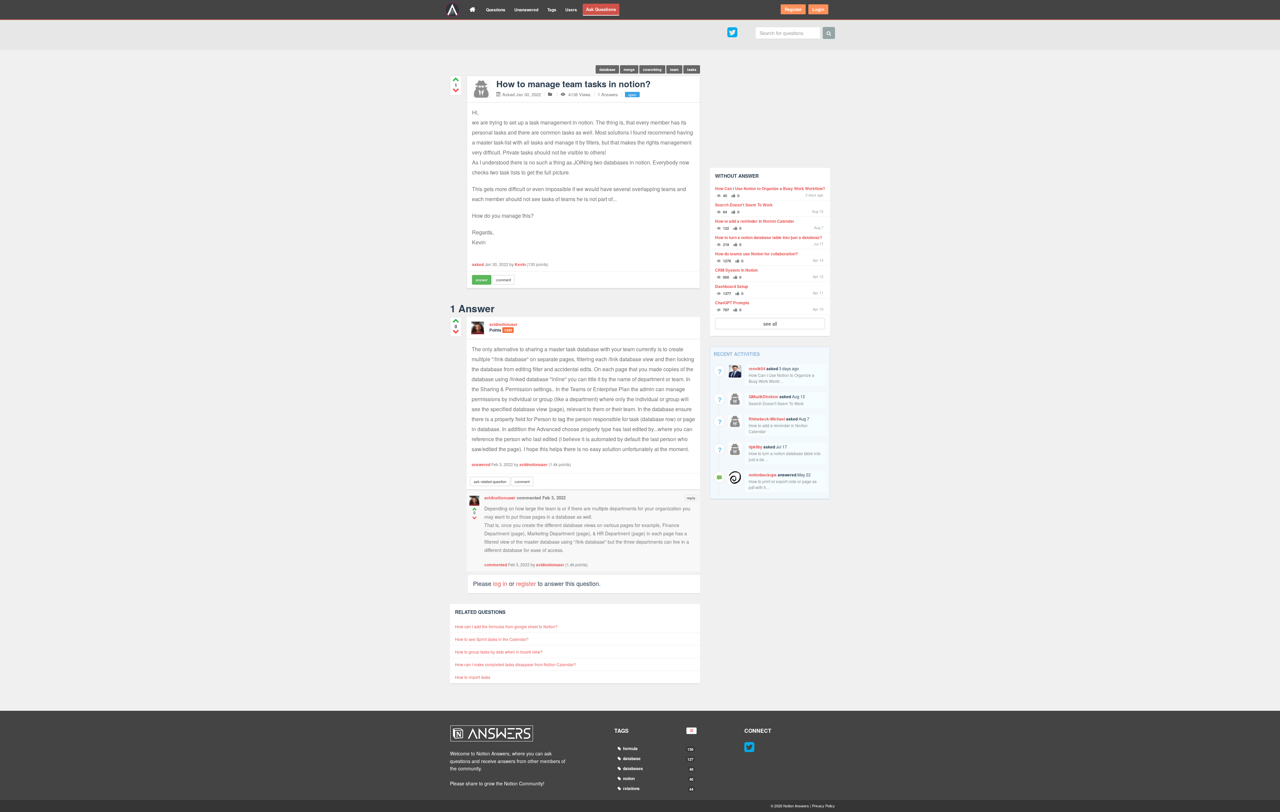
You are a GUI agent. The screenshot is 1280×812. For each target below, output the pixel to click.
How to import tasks (472, 677)
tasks (691, 69)
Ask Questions (601, 9)
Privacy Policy (823, 805)
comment (503, 279)
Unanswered (526, 10)
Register (793, 9)
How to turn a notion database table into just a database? (768, 237)
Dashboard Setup (731, 286)
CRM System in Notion (736, 270)
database (607, 69)
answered (481, 464)
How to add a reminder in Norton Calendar (754, 221)
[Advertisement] (770, 116)
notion (658, 778)
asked (478, 264)
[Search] (829, 33)
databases (658, 768)
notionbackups (763, 475)
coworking (652, 69)
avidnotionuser (503, 324)
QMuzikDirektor (763, 397)
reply (691, 497)
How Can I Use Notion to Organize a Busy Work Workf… (781, 378)
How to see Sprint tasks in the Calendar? (492, 639)
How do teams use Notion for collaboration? (756, 254)
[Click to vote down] (455, 90)
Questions (495, 10)
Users (571, 10)
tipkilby (755, 447)
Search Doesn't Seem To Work (744, 205)
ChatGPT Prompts (732, 303)
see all (770, 323)
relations (658, 788)
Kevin (520, 264)
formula (658, 748)
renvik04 (757, 369)
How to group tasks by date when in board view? (499, 652)
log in (500, 583)
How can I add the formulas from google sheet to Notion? (506, 626)
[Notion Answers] (452, 9)
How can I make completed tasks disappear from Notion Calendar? (515, 664)
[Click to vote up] (455, 79)
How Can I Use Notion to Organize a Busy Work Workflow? (770, 188)
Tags (551, 10)
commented (495, 565)
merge (629, 69)
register (526, 583)
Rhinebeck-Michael (767, 419)
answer (482, 279)
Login (818, 9)
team (674, 69)
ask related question (490, 481)
